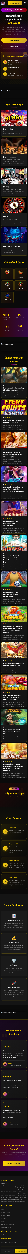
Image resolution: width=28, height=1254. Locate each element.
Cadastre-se (14, 3)
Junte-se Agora (14, 1163)
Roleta (3, 1221)
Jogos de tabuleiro (6, 1215)
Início (2, 1209)
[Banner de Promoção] (14, 94)
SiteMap (3, 1235)
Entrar (7, 1251)
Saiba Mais (14, 46)
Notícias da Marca (6, 1227)
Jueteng (3, 1218)
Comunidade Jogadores (7, 1224)
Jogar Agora (14, 40)
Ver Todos (14, 798)
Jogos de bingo (5, 1212)
